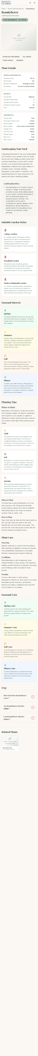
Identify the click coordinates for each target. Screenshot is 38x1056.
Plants (3, 8)
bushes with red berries (16, 8)
